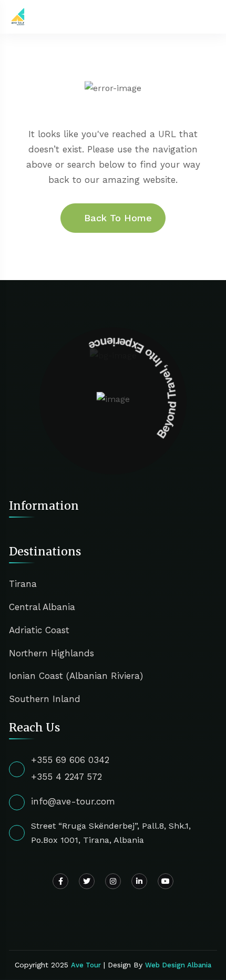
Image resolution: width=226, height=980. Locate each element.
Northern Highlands (51, 653)
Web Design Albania (178, 965)
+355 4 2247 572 (66, 776)
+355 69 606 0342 (70, 760)
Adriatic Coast (39, 630)
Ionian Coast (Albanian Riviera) (76, 675)
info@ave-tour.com (73, 801)
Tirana (23, 584)
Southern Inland (44, 699)
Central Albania (42, 607)
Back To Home (118, 217)
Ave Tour (86, 965)
